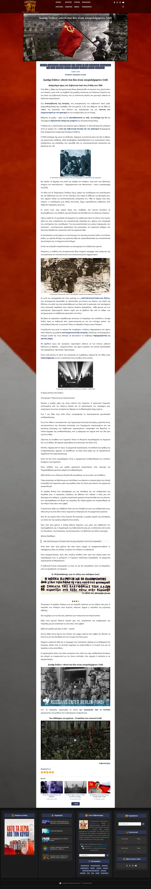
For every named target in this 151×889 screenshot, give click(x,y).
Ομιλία (53, 68)
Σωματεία (68, 7)
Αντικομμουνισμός (53, 65)
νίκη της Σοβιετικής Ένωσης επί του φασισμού (79, 129)
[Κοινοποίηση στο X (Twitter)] (45, 772)
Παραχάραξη (59, 68)
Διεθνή (99, 868)
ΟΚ (143, 824)
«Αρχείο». (105, 844)
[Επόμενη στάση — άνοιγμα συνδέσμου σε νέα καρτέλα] (19, 837)
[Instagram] (120, 2)
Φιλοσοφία (86, 2)
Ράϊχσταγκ (67, 68)
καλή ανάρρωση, (48, 358)
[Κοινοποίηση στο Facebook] (42, 772)
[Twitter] (117, 2)
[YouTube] (123, 2)
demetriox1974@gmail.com (99, 846)
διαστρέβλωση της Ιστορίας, (57, 103)
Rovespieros (68, 75)
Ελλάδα (105, 868)
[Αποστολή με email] (47, 772)
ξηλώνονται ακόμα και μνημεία (64, 120)
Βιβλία (76, 7)
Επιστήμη (59, 7)
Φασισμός (91, 68)
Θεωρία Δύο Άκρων (105, 65)
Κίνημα (82, 873)
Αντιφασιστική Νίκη (65, 65)
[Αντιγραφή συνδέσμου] (50, 772)
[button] (72, 601)
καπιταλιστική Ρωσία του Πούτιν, (95, 298)
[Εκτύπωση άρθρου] (53, 772)
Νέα (92, 873)
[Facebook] (114, 2)
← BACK (75, 804)
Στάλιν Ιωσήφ (83, 68)
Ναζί (48, 68)
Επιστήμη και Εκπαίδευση (90, 871)
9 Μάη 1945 (44, 65)
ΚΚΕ (88, 873)
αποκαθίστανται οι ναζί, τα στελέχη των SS (88, 117)
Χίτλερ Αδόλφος (100, 68)
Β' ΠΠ (73, 65)
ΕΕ (83, 65)
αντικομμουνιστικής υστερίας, (75, 332)
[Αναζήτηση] (123, 6)
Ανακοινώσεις (95, 866)
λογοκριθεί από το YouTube (97, 710)
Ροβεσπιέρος (87, 7)
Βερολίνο (78, 65)
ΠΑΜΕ (97, 873)
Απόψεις (68, 2)
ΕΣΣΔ (87, 65)
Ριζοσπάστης (75, 68)
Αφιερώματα (77, 75)
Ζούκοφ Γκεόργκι (94, 65)
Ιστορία (77, 2)
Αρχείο (58, 2)
